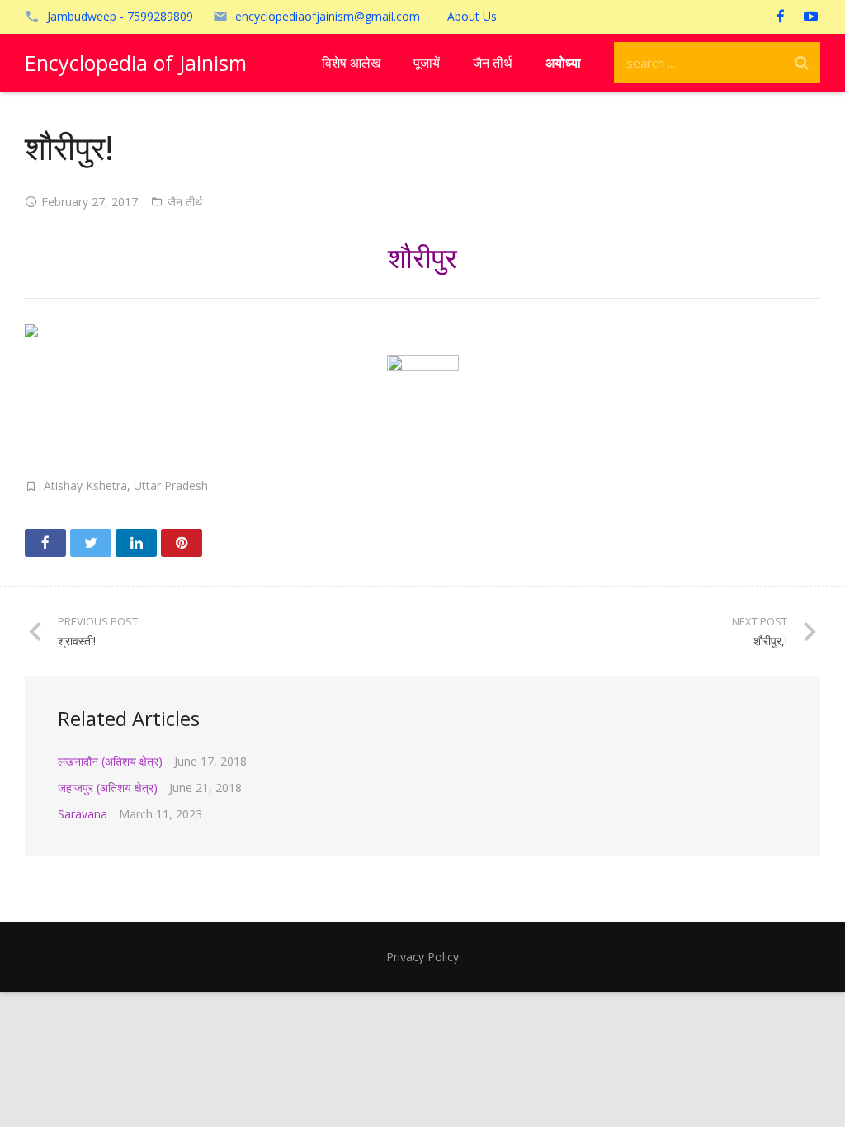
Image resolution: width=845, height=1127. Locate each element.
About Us (472, 16)
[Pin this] (181, 543)
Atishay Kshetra (85, 485)
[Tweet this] (90, 543)
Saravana (82, 814)
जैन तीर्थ (185, 202)
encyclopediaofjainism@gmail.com (327, 16)
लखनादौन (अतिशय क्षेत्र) (110, 761)
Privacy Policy (422, 956)
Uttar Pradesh (171, 485)
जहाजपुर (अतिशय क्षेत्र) (108, 787)
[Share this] (45, 543)
